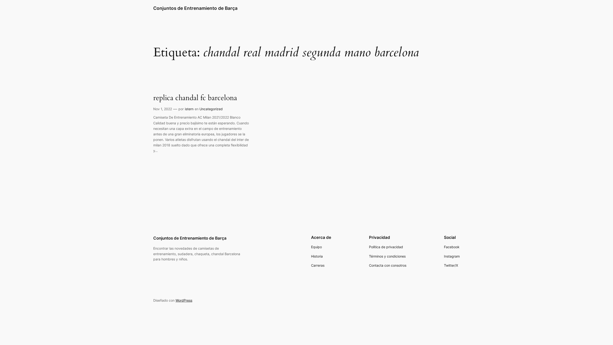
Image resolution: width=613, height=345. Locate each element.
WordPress (184, 300)
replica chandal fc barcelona (195, 98)
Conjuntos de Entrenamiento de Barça (195, 8)
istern (189, 109)
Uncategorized (211, 109)
